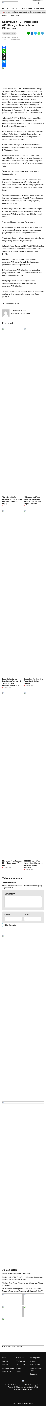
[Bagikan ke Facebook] (32, 33)
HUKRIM (5, 8)
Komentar (9, 894)
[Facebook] (23, 47)
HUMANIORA (39, 8)
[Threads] (23, 54)
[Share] (23, 65)
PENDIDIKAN (20, 1361)
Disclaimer (33, 1374)
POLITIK (14, 8)
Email (26, 915)
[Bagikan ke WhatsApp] (39, 33)
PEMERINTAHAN (26, 8)
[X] (23, 58)
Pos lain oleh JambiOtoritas (20, 313)
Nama (7, 915)
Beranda (5, 16)
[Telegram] (23, 61)
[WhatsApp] (23, 51)
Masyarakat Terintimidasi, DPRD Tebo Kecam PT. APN (12, 863)
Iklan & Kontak (35, 1365)
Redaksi (33, 1361)
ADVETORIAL (15, 16)
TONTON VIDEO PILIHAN (13, 1347)
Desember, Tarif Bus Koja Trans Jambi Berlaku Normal (33, 681)
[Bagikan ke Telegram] (42, 33)
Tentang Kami (35, 1358)
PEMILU (18, 1368)
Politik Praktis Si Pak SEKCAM (13, 1274)
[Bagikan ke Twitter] (35, 33)
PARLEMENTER (21, 1365)
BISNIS (18, 1372)
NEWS (4, 1358)
